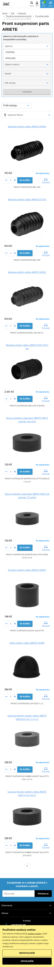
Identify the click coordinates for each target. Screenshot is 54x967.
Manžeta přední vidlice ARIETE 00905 (27, 272)
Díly (12, 13)
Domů (4, 13)
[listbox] (27, 55)
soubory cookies (34, 933)
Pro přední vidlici (42, 16)
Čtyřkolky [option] (10, 52)
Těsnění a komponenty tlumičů (19, 16)
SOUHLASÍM (27, 961)
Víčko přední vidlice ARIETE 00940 (27, 642)
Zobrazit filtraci (15, 115)
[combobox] (27, 46)
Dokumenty (7, 905)
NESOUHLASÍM (27, 952)
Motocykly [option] (10, 58)
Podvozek (22, 13)
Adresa (5, 913)
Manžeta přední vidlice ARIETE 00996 (27, 126)
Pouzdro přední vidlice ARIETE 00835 (27, 570)
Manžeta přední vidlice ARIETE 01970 (27, 199)
